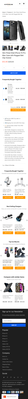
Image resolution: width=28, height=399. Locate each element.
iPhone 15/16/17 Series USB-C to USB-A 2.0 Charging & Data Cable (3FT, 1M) (20, 191)
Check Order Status (7, 361)
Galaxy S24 (5, 344)
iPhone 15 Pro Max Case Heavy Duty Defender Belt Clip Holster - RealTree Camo (19, 298)
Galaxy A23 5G (6, 349)
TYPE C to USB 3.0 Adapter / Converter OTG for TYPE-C (7, 190)
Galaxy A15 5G (6, 346)
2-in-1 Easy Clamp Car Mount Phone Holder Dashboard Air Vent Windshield (20, 262)
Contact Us (5, 359)
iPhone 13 (4, 341)
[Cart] (24, 3)
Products (9, 12)
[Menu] (20, 3)
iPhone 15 (4, 336)
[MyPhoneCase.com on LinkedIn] (14, 377)
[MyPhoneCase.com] (8, 4)
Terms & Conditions (7, 369)
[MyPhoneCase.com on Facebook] (7, 377)
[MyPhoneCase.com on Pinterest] (11, 377)
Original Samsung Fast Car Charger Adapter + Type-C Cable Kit (8, 226)
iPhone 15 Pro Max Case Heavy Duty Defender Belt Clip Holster (11, 99)
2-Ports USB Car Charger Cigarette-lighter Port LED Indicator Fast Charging (20, 226)
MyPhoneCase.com (11, 382)
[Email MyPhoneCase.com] (21, 377)
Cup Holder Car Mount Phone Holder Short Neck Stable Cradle (7, 261)
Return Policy (5, 367)
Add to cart (8, 197)
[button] (5, 48)
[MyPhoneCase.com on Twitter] (4, 377)
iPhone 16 (4, 333)
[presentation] (1, 185)
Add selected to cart (18, 109)
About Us (4, 356)
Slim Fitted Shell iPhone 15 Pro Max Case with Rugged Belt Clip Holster (10, 88)
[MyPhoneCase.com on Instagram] (18, 377)
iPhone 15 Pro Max (9, 165)
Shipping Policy (6, 364)
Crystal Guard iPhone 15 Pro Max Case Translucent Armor (8, 296)
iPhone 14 (4, 338)
